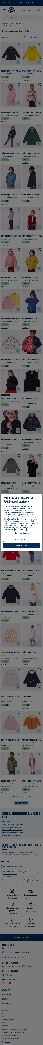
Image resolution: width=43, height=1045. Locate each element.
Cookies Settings (22, 533)
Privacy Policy (20, 529)
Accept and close (22, 545)
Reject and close (20, 539)
